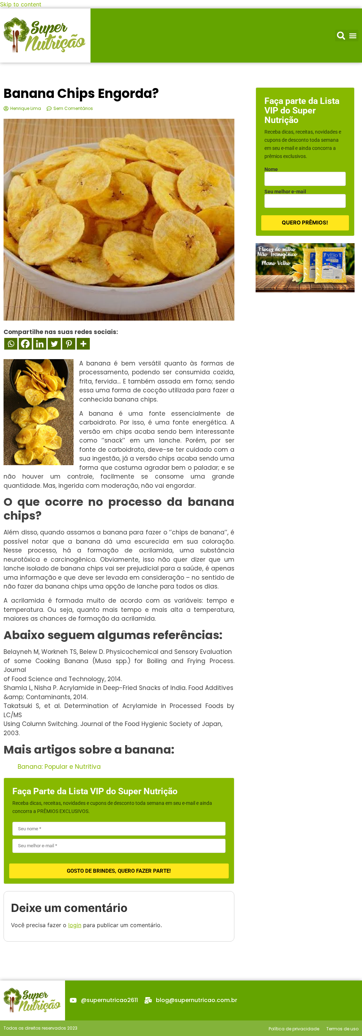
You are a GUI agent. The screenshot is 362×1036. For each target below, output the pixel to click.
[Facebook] (25, 344)
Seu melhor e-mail (285, 191)
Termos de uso (342, 1029)
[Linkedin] (39, 344)
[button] (341, 35)
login (74, 925)
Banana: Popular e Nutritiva (59, 766)
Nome (271, 169)
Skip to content (20, 4)
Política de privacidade (294, 1029)
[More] (83, 344)
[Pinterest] (68, 344)
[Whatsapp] (10, 344)
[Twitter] (54, 344)
